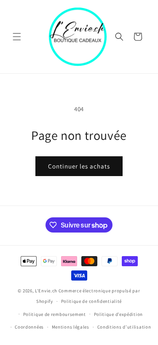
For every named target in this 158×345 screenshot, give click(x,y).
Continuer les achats (79, 166)
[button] (17, 36)
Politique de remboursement (54, 314)
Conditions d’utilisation (124, 327)
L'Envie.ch (46, 291)
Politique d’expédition (118, 314)
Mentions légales (70, 327)
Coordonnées (29, 327)
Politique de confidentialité (91, 301)
